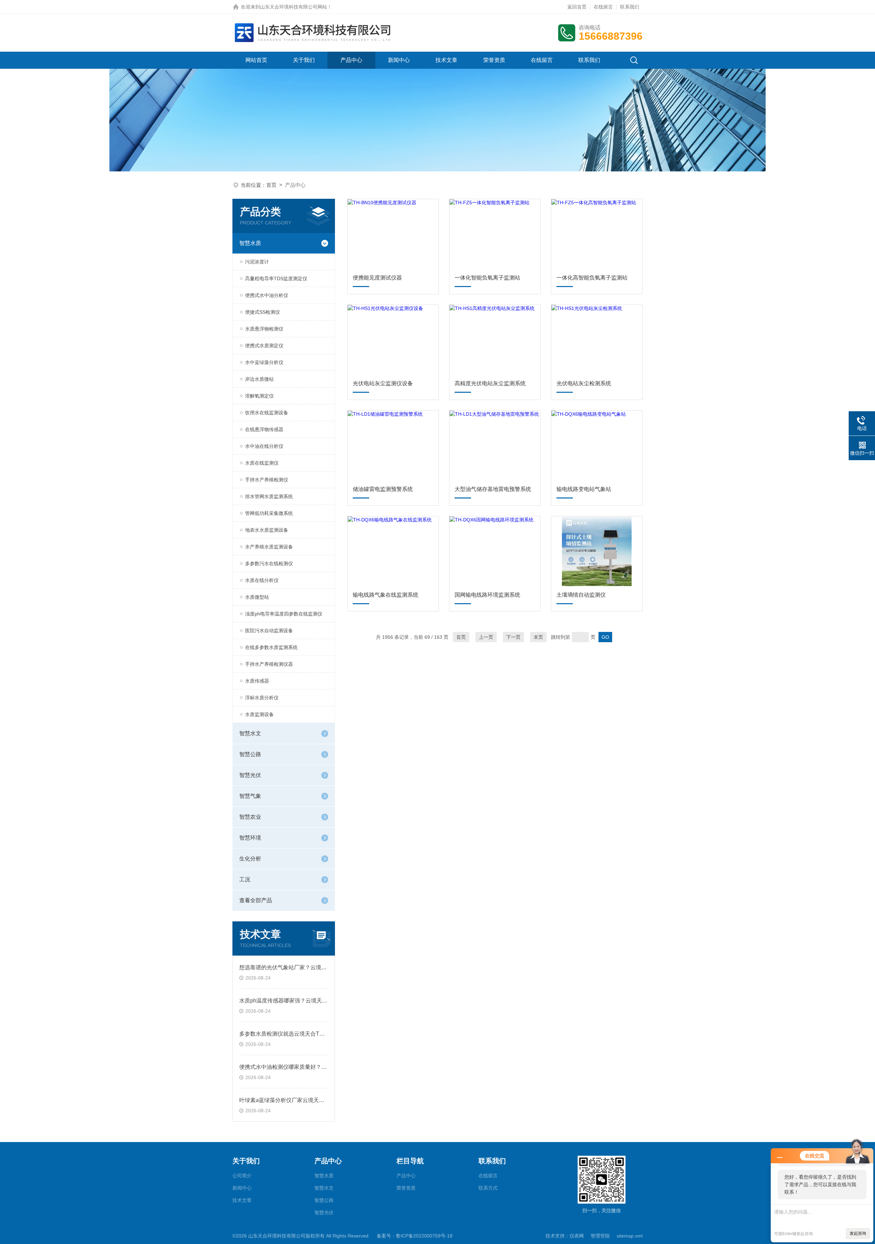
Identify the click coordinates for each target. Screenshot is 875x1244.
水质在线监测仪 (262, 463)
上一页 (486, 637)
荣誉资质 (494, 60)
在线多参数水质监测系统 (271, 647)
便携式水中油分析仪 (266, 295)
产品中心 (351, 60)
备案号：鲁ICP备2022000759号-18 (415, 1236)
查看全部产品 (255, 900)
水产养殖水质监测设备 (269, 546)
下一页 (513, 637)
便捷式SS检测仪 (262, 312)
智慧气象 (250, 796)
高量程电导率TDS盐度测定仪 (276, 278)
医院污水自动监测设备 (269, 630)
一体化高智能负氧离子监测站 (592, 278)
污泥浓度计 (257, 261)
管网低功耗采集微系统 (269, 513)
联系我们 (629, 7)
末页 (538, 637)
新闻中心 (399, 60)
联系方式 (488, 1188)
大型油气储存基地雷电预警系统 (493, 489)
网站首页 (256, 60)
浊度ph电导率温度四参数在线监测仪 (283, 614)
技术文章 (446, 60)
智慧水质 (250, 243)
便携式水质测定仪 (264, 345)
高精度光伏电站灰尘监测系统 (490, 383)
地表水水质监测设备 (266, 530)
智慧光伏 (250, 775)
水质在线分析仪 (262, 580)
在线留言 (603, 7)
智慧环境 (250, 838)
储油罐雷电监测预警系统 (383, 489)
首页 (271, 185)
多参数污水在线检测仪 (269, 563)
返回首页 (577, 7)
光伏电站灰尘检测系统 (583, 383)
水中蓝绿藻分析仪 (264, 362)
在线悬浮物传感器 (264, 429)
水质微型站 (257, 597)
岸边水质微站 (259, 379)
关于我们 (304, 60)
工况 (244, 879)
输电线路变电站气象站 (583, 489)
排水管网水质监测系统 (269, 496)
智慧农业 (250, 817)
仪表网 (576, 1236)
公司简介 (242, 1175)
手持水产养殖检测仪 (266, 479)
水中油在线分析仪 (264, 446)
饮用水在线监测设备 (266, 412)
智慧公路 (250, 754)
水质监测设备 (259, 714)
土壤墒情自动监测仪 (581, 595)
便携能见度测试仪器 (377, 278)
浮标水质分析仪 (262, 697)
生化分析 (250, 858)
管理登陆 (600, 1236)
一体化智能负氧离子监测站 (487, 278)
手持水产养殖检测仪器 (269, 664)
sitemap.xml (630, 1236)
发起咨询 (858, 1233)
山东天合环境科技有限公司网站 (293, 7)
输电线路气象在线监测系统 (385, 595)
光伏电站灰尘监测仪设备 (383, 383)
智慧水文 (250, 733)
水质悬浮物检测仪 (264, 329)
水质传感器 (257, 681)
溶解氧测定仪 (259, 396)
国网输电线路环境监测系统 (487, 595)
